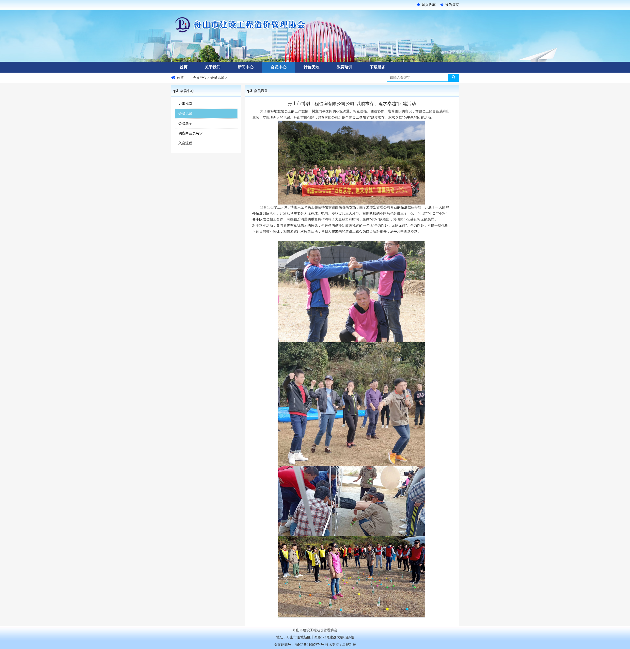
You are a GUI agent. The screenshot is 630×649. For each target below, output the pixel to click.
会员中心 (278, 67)
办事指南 (185, 104)
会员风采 (217, 77)
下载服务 (377, 67)
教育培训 (344, 67)
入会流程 (185, 143)
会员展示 (185, 123)
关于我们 (212, 67)
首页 (184, 67)
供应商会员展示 (190, 133)
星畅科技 (349, 645)
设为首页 (452, 5)
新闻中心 (245, 67)
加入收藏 (429, 5)
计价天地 (311, 67)
